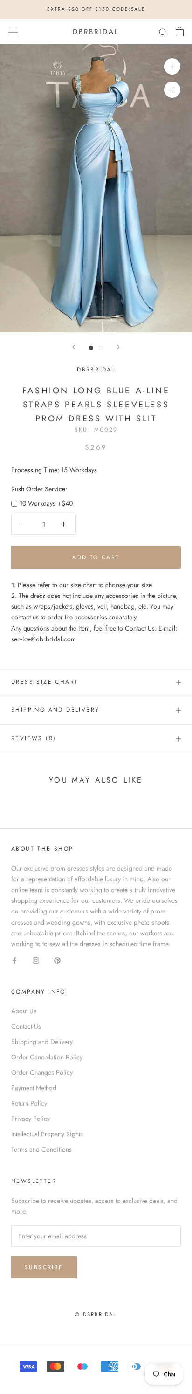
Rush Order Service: (39, 489)
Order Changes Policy (42, 1072)
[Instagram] (36, 960)
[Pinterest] (57, 960)
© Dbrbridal (96, 1314)
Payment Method (33, 1087)
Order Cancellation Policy (46, 1057)
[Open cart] (180, 31)
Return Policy (29, 1103)
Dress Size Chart (44, 682)
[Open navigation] (13, 31)
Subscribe (44, 1267)
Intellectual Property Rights (47, 1134)
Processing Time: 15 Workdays (54, 469)
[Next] (118, 347)
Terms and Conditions (41, 1149)
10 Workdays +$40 (46, 503)
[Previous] (73, 347)
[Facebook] (14, 960)
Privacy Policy (30, 1118)
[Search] (163, 31)
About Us (23, 1011)
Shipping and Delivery (55, 710)
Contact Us (26, 1026)
